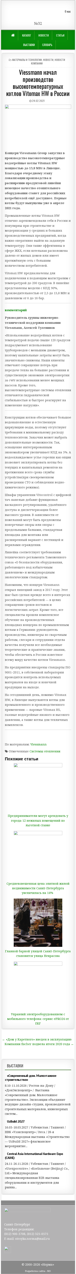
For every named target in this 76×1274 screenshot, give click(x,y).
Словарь (47, 45)
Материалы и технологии (27, 60)
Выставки (29, 45)
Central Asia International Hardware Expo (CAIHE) (34, 1156)
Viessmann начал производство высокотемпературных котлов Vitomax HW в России (38, 83)
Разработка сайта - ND (38, 1271)
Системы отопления (45, 751)
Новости (43, 35)
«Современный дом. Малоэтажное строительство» (30, 1078)
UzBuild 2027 (15, 1121)
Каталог (26, 35)
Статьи (60, 35)
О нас (68, 11)
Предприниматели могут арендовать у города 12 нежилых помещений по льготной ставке (38, 820)
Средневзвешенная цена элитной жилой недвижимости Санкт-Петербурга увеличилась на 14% (38, 888)
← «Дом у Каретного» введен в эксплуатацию (37, 1039)
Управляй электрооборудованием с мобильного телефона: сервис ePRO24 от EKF (38, 1019)
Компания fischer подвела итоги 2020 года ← (39, 1044)
